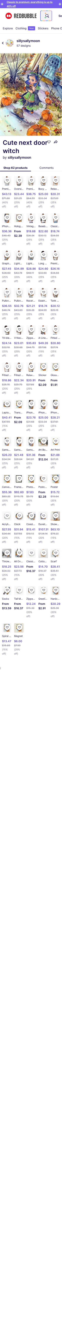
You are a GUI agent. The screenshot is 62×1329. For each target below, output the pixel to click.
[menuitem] (8, 28)
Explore (8, 28)
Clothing (25, 28)
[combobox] (46, 16)
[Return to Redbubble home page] (21, 16)
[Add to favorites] (48, 141)
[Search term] (46, 15)
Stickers (43, 28)
